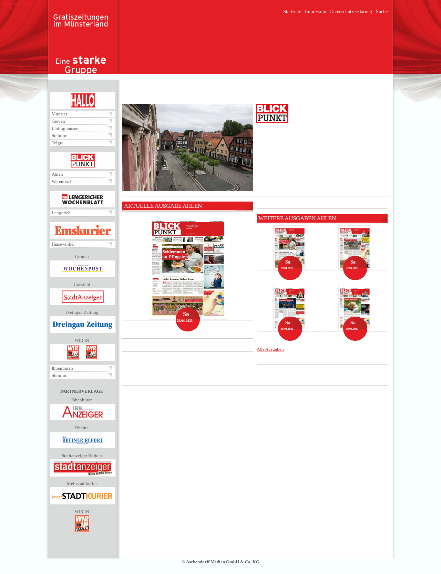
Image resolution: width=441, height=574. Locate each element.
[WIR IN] (82, 359)
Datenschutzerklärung (351, 11)
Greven (58, 121)
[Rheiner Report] (82, 447)
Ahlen (57, 174)
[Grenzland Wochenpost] (82, 275)
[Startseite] (81, 45)
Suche (382, 11)
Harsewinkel (63, 244)
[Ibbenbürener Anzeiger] (82, 419)
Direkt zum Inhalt (16, 2)
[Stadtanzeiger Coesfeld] (82, 303)
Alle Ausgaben (270, 349)
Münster (59, 113)
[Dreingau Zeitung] (82, 331)
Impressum (315, 11)
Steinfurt (60, 135)
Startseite (292, 11)
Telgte (57, 142)
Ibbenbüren (62, 368)
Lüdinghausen (65, 128)
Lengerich (61, 212)
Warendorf (61, 181)
